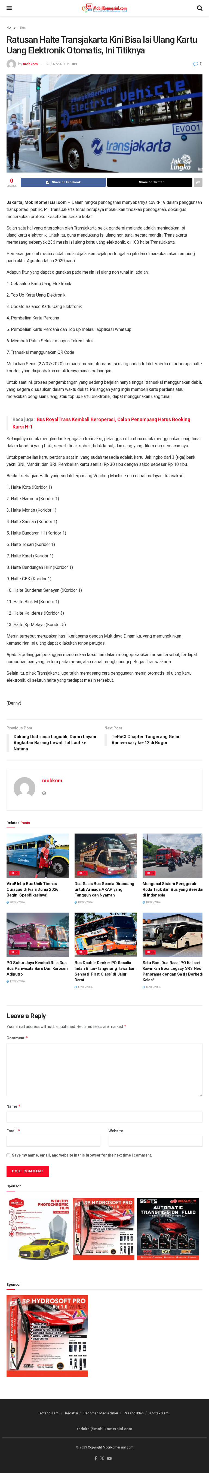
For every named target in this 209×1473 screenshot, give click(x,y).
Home (11, 27)
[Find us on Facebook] (95, 1459)
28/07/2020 (55, 64)
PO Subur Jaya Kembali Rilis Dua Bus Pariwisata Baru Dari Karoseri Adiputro (37, 968)
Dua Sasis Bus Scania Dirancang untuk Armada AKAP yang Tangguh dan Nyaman (104, 889)
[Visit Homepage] (104, 8)
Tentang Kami (48, 1413)
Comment (17, 1037)
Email (13, 1130)
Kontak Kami (159, 1413)
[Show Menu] (9, 8)
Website (116, 1131)
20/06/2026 (17, 902)
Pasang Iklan (134, 1413)
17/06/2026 (17, 981)
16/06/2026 (153, 987)
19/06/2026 (85, 902)
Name (14, 1106)
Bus (23, 27)
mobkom (30, 64)
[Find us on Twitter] (102, 1459)
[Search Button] (199, 8)
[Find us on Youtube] (109, 1459)
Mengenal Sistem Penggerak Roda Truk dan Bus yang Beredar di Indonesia (173, 889)
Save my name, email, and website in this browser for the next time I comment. (82, 1155)
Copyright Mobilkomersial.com (110, 1447)
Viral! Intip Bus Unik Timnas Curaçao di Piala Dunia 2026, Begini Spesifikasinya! (33, 889)
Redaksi (71, 1413)
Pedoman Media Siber (101, 1413)
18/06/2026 (153, 902)
